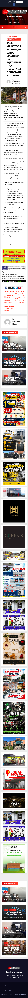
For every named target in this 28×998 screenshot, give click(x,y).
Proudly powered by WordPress (9, 985)
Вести (8, 36)
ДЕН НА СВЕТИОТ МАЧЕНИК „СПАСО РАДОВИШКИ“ (12, 950)
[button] (25, 27)
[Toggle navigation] (14, 27)
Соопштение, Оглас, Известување (12, 39)
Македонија (12, 358)
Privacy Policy (8, 990)
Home (2, 990)
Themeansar (15, 987)
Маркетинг (4, 994)
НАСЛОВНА (11, 994)
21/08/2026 (8, 952)
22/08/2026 (8, 917)
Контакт (21, 990)
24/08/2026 (8, 899)
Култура (14, 36)
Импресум (15, 990)
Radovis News (14, 16)
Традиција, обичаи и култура (12, 945)
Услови (22, 278)
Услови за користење (20, 994)
